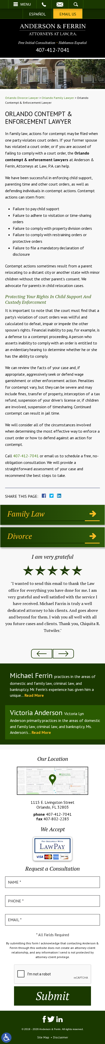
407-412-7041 (53, 50)
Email (59, 4)
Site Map (43, 1037)
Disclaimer (60, 1037)
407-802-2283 (56, 818)
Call (44, 4)
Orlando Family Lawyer (58, 98)
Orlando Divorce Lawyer (21, 98)
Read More (34, 695)
